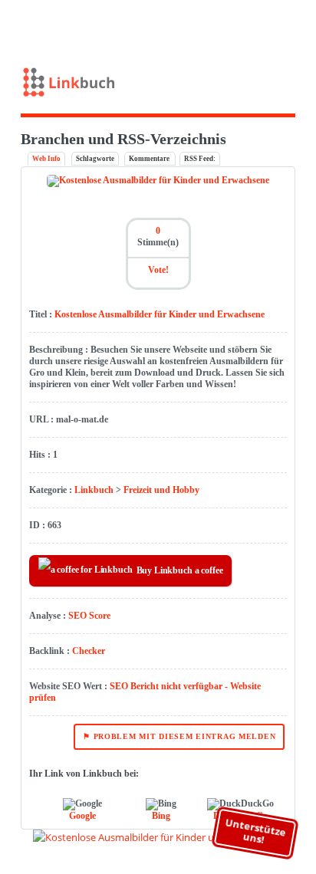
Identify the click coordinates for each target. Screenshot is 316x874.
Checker (88, 651)
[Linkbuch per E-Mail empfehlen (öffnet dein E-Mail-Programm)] (228, 25)
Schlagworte (95, 159)
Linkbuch (94, 490)
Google (82, 815)
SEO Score (89, 615)
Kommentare (150, 159)
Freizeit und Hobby (161, 490)
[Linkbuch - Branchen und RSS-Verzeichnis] (158, 85)
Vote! (158, 269)
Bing (161, 815)
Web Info (46, 159)
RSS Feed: (200, 159)
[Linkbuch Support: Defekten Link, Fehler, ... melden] (296, 25)
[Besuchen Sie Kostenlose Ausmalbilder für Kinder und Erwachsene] (158, 180)
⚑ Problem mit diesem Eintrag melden (179, 736)
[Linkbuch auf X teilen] (250, 25)
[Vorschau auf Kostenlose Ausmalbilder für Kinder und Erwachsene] (158, 837)
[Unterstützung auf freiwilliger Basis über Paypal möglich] (273, 25)
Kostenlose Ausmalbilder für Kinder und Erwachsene (159, 314)
